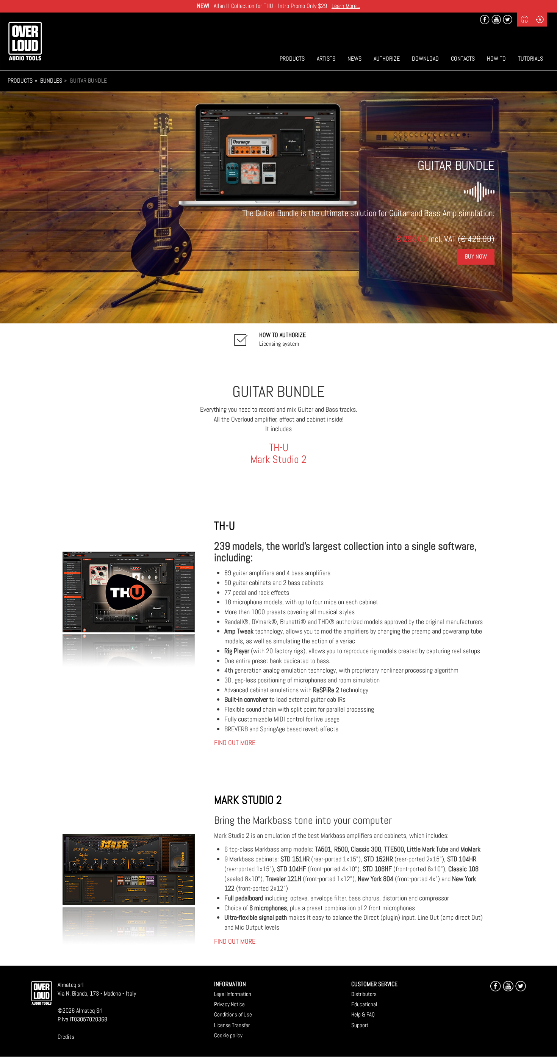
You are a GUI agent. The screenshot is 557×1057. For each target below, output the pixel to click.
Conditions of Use (233, 1014)
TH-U (278, 447)
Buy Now (476, 256)
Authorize (387, 59)
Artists (326, 59)
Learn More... (346, 6)
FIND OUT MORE (234, 742)
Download (425, 59)
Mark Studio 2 (278, 459)
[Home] (25, 41)
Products (292, 59)
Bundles (51, 81)
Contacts (463, 59)
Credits (66, 1037)
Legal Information (232, 993)
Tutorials (530, 59)
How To (496, 59)
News (354, 59)
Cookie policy (228, 1035)
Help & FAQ (363, 1014)
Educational (364, 1004)
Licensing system (282, 339)
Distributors (364, 993)
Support (359, 1025)
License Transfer (232, 1025)
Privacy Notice (229, 1004)
